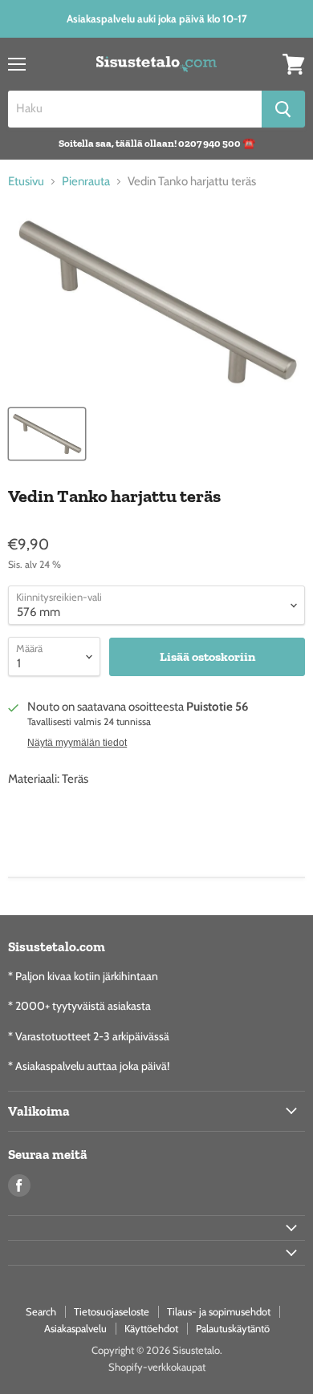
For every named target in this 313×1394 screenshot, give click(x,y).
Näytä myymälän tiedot (77, 742)
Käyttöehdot (151, 1328)
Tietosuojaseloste (111, 1311)
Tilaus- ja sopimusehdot (218, 1311)
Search (41, 1311)
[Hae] (283, 109)
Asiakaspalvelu (75, 1328)
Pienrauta (86, 181)
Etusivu (26, 181)
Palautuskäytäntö (233, 1328)
